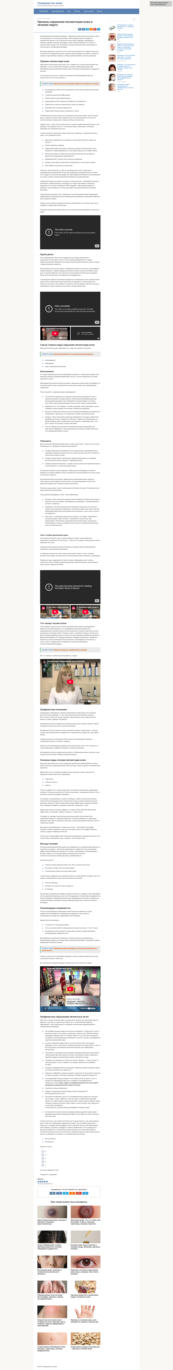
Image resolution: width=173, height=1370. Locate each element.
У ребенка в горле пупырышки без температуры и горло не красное (125, 87)
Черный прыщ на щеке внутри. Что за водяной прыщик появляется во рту (125, 36)
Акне (69, 11)
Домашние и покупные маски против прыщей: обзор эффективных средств (125, 77)
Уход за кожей (88, 11)
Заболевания (43, 11)
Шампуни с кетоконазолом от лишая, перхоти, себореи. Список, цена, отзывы (126, 67)
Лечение (77, 11)
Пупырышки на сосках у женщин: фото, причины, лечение (125, 26)
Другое (99, 11)
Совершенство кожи (49, 3)
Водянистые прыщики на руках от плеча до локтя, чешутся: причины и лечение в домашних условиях (125, 47)
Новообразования (57, 11)
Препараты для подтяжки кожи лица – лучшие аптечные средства (126, 57)
